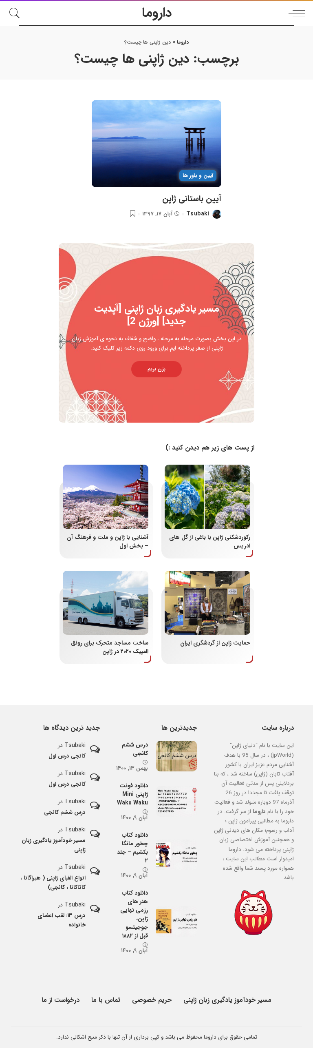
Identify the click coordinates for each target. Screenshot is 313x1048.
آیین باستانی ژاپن (191, 198)
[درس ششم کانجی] (176, 756)
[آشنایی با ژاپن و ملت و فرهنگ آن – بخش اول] (105, 497)
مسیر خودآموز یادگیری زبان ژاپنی (54, 845)
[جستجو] (16, 13)
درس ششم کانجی (135, 749)
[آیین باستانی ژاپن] (156, 143)
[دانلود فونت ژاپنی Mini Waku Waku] (176, 801)
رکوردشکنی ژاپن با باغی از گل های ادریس (209, 541)
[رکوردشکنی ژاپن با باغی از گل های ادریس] (207, 497)
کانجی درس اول (67, 756)
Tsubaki (197, 214)
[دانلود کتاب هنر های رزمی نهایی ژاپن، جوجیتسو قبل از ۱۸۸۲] (176, 921)
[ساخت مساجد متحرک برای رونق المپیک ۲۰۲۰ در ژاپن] (105, 603)
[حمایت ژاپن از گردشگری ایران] (207, 603)
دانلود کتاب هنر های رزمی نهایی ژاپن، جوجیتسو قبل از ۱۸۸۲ (134, 914)
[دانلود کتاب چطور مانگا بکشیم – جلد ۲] (176, 855)
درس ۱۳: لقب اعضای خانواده (61, 920)
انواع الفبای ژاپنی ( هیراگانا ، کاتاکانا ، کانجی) (53, 883)
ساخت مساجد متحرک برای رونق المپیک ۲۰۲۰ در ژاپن (109, 647)
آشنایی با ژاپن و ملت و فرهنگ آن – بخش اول (107, 541)
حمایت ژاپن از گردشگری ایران (215, 642)
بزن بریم (156, 369)
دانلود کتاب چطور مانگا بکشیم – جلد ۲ (132, 848)
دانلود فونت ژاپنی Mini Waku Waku (132, 794)
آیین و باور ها (198, 175)
